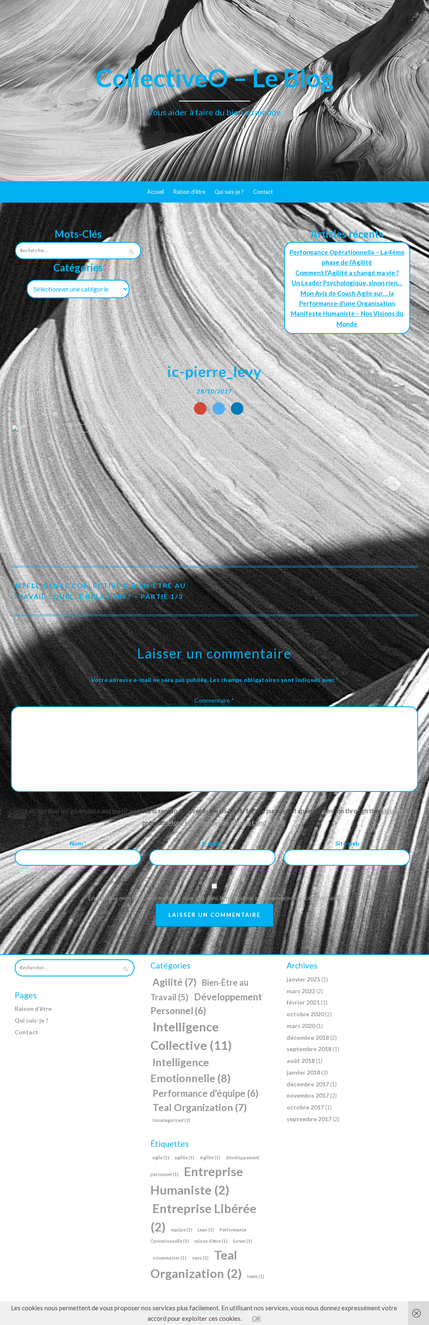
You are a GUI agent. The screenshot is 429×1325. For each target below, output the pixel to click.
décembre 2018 (308, 1037)
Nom (78, 843)
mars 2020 (301, 1025)
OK (256, 1318)
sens (200, 1257)
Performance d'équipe (205, 1093)
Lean (206, 1229)
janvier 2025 (303, 979)
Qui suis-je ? (229, 191)
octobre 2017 (305, 1107)
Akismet (392, 811)
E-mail (212, 843)
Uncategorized (171, 1120)
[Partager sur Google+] (200, 408)
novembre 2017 (308, 1095)
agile (160, 1157)
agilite (184, 1157)
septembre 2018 (309, 1048)
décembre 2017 (308, 1084)
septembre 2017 (309, 1118)
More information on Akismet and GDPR (226, 822)
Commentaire (214, 700)
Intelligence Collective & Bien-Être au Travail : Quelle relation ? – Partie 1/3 (99, 590)
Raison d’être (189, 191)
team (255, 1276)
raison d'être (210, 1241)
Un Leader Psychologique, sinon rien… (347, 282)
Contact (263, 191)
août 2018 (301, 1060)
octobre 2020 (305, 1014)
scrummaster (169, 1257)
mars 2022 (301, 990)
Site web (347, 843)
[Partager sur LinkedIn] (237, 408)
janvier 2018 (303, 1072)
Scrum (242, 1241)
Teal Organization (199, 1107)
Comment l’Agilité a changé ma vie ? (347, 272)
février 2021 (303, 1002)
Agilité (174, 982)
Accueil (155, 191)
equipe (181, 1229)
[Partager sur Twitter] (218, 408)
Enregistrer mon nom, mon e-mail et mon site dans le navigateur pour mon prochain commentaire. (214, 897)
